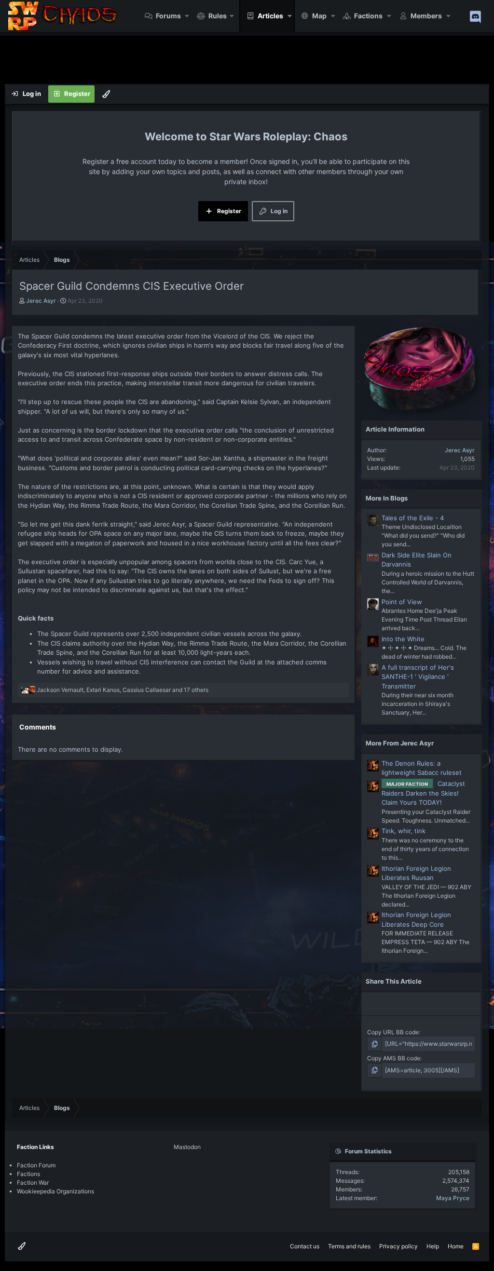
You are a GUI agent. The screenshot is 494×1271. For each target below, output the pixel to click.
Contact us (304, 1246)
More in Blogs (387, 498)
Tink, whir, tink (403, 831)
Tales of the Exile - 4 (413, 518)
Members (426, 16)
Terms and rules (349, 1246)
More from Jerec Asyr (400, 743)
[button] (187, 16)
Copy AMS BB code (393, 1058)
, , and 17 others (122, 689)
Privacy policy (398, 1246)
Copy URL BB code (393, 1032)
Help (432, 1246)
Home (456, 1246)
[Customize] (106, 94)
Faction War (33, 1182)
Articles (270, 16)
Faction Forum (36, 1165)
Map (319, 16)
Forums (168, 16)
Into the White (403, 639)
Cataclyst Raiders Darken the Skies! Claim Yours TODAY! (423, 793)
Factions (368, 16)
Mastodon (187, 1146)
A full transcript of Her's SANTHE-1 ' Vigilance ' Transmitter (418, 676)
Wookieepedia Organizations (55, 1191)
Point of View (402, 602)
